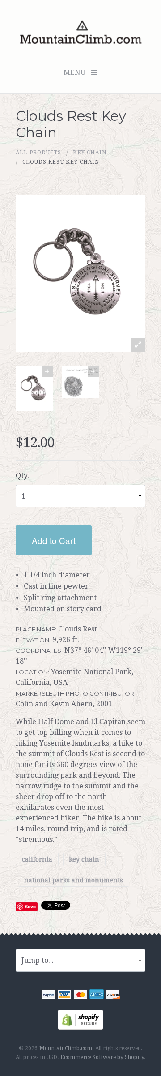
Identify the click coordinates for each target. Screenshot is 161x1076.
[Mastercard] (80, 995)
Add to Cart (54, 540)
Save (30, 906)
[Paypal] (48, 995)
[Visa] (64, 995)
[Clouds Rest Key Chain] (34, 388)
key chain (89, 152)
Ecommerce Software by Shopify (102, 1057)
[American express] (96, 995)
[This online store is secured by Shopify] (80, 1019)
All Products (38, 152)
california (37, 859)
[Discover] (113, 995)
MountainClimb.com (65, 1048)
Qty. (22, 475)
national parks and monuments (73, 880)
